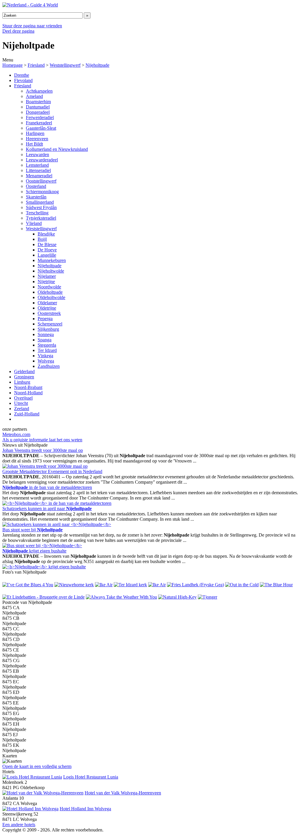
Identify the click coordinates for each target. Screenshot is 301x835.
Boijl (42, 239)
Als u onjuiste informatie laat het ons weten (42, 439)
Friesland (36, 65)
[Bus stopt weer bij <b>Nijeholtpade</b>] (42, 545)
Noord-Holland (28, 392)
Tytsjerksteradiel (41, 218)
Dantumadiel (38, 106)
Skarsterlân (36, 196)
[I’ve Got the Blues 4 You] (27, 584)
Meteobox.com (16, 434)
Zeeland (21, 408)
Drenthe (21, 75)
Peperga (45, 318)
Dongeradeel (38, 112)
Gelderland (24, 371)
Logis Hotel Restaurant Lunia (90, 776)
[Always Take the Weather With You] (121, 596)
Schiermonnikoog (42, 191)
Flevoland (23, 80)
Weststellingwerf (65, 65)
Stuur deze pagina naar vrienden (32, 25)
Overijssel (23, 397)
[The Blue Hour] (276, 584)
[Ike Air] (104, 584)
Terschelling (37, 212)
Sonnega (46, 334)
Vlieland (34, 223)
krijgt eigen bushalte (34, 550)
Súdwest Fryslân (41, 207)
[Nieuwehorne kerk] (74, 584)
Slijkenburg (48, 329)
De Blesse (47, 244)
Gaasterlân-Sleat (41, 128)
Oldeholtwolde (51, 297)
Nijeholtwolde (51, 270)
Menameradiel (39, 175)
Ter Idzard (47, 350)
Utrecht (21, 403)
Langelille (47, 255)
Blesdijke (46, 233)
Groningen (24, 376)
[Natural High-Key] (177, 596)
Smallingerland (40, 202)
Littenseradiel (38, 170)
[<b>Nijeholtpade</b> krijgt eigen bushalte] (44, 566)
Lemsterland (37, 165)
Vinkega (45, 355)
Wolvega (46, 360)
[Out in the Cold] (242, 584)
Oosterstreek (49, 313)
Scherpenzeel (50, 323)
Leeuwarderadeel (42, 159)
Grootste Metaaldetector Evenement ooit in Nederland (52, 471)
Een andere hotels (18, 824)
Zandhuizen (49, 366)
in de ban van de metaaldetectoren (47, 487)
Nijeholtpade (97, 65)
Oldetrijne (47, 307)
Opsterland (36, 186)
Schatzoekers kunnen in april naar (47, 508)
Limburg (22, 382)
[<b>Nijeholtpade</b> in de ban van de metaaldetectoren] (56, 503)
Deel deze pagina (18, 31)
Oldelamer (47, 302)
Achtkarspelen (39, 90)
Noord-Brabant (28, 387)
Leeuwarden (37, 154)
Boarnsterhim (38, 101)
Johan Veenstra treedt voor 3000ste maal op (42, 450)
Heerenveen (37, 138)
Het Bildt (34, 143)
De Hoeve (47, 249)
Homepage (12, 65)
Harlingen (35, 133)
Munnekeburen (52, 260)
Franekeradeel (39, 122)
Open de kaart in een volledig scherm (36, 766)
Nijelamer (47, 276)
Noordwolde (49, 286)
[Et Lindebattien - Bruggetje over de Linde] (43, 596)
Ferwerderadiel (40, 117)
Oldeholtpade (50, 292)
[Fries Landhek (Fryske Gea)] (195, 584)
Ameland (34, 96)
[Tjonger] (207, 596)
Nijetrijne (46, 281)
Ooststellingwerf (41, 180)
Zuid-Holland (26, 413)
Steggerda (47, 345)
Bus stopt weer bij (32, 529)
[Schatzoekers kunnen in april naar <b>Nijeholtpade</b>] (56, 524)
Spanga (44, 339)
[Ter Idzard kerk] (130, 584)
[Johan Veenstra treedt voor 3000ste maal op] (45, 466)
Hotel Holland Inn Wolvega (85, 808)
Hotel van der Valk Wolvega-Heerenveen (123, 792)
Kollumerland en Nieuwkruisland (57, 149)
